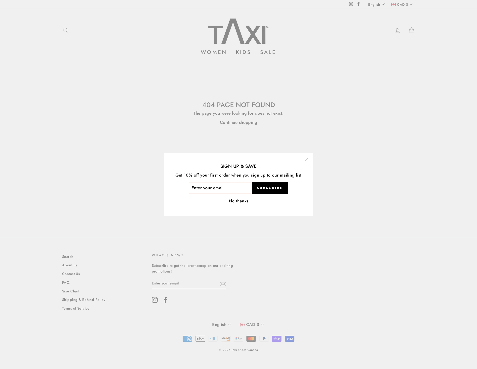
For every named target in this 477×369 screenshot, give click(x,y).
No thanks (238, 201)
